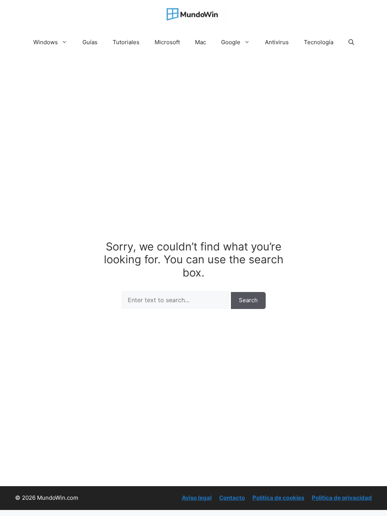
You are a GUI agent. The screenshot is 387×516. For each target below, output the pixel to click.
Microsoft (167, 42)
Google (230, 42)
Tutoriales (126, 42)
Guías (90, 42)
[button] (351, 42)
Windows (45, 42)
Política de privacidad (342, 497)
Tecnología (318, 42)
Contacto (232, 497)
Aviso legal (197, 497)
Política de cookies (278, 497)
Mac (200, 42)
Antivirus (277, 42)
